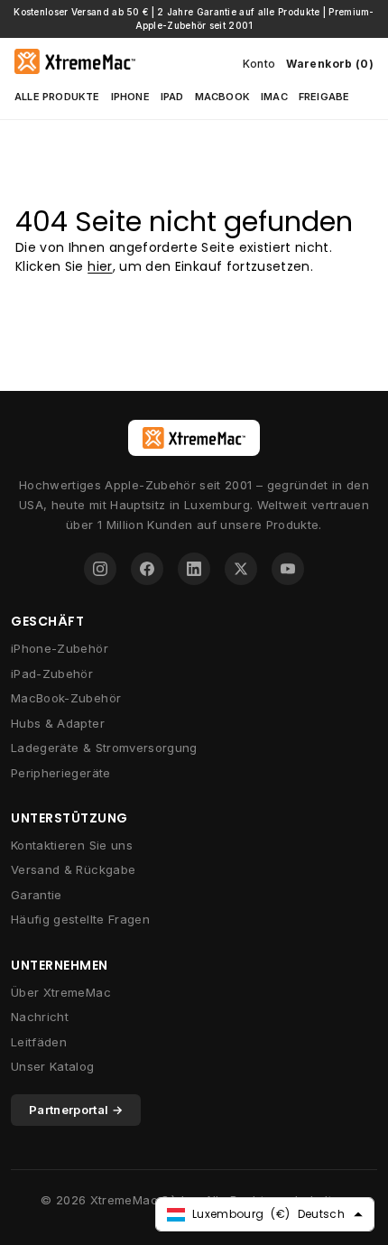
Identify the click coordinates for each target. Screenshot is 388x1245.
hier (100, 266)
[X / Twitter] (241, 569)
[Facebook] (147, 569)
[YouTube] (288, 569)
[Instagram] (100, 569)
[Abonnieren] (309, 1177)
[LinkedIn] (194, 569)
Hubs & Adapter (58, 723)
